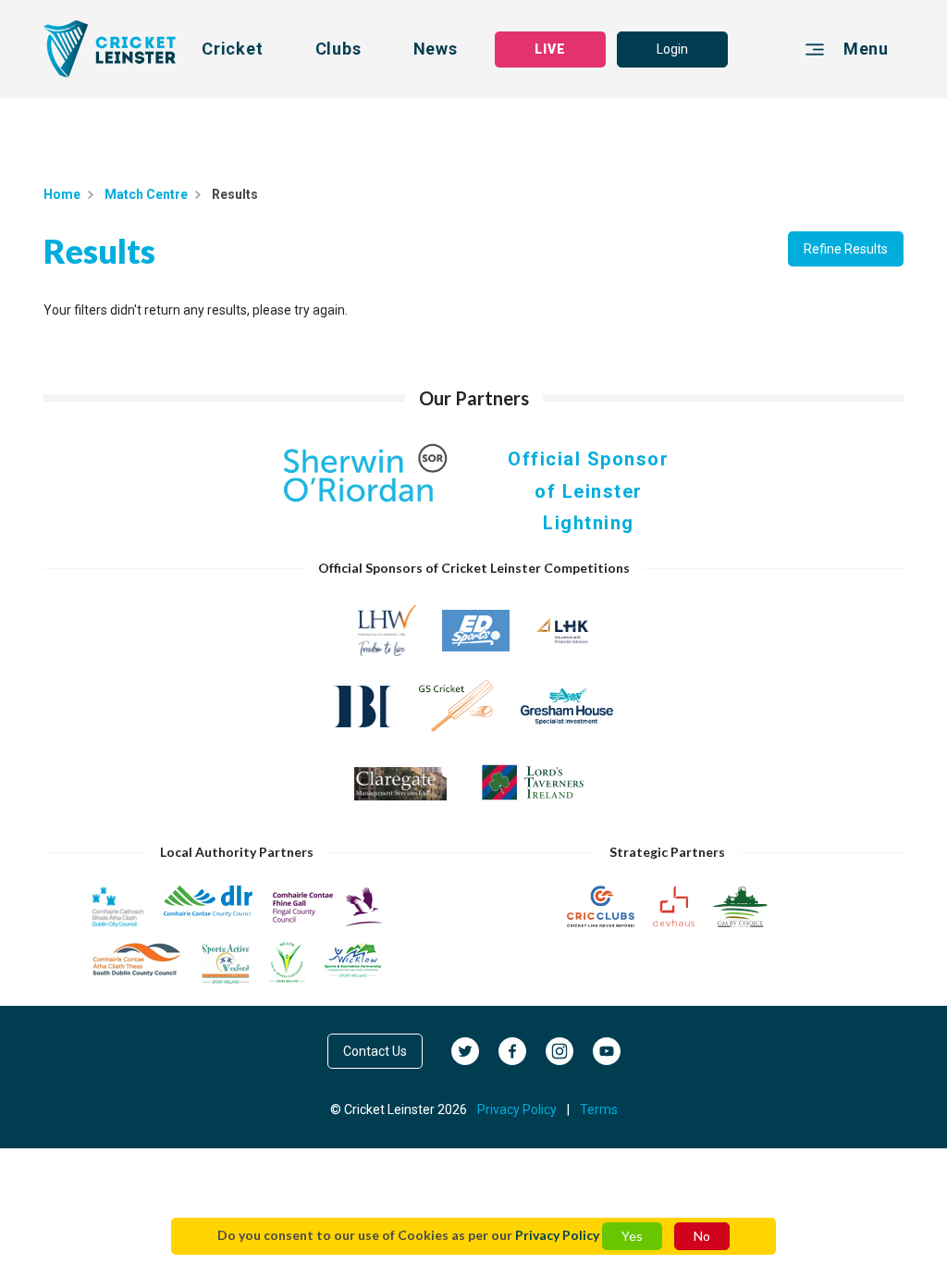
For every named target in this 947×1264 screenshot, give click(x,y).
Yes (632, 1236)
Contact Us (375, 1051)
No (702, 1236)
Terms (599, 1109)
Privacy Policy (557, 1235)
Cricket (233, 48)
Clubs (338, 48)
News (435, 48)
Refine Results (846, 249)
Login (672, 49)
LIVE (550, 49)
